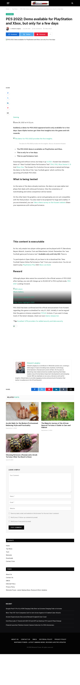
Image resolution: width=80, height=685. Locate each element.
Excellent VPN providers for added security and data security (40, 321)
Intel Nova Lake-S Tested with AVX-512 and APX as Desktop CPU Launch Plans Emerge (33, 621)
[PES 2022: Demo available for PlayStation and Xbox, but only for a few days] (40, 61)
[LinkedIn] (8, 103)
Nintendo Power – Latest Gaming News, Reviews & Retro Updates (26, 590)
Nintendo (9, 555)
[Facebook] (8, 93)
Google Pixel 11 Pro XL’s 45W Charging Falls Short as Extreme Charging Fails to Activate (34, 608)
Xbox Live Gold (45, 265)
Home (8, 545)
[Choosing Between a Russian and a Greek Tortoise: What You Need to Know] (22, 443)
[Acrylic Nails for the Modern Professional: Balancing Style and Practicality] (22, 411)
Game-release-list (52, 316)
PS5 (56, 164)
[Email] (8, 113)
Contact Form (10, 561)
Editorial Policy (10, 584)
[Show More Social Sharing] (50, 34)
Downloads (9, 558)
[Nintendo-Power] (40, 3)
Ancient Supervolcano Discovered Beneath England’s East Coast (26, 617)
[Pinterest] (8, 108)
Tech (7, 552)
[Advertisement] (44, 101)
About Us (9, 574)
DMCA (8, 580)
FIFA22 (43, 313)
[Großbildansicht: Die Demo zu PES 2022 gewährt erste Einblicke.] (42, 138)
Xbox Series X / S (64, 164)
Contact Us (9, 577)
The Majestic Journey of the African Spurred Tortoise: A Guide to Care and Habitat (56, 425)
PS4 (52, 164)
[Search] (72, 3)
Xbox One (20, 167)
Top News (10, 14)
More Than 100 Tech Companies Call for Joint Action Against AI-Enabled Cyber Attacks (33, 613)
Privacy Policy (10, 587)
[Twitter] (8, 98)
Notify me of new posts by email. (21, 521)
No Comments (38, 28)
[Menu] (8, 3)
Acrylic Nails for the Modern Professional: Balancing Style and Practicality (22, 424)
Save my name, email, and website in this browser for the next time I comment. (35, 513)
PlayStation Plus (29, 265)
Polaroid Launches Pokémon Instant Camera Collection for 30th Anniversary (30, 625)
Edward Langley (16, 28)
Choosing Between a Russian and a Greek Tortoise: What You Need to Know (21, 456)
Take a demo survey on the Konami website (50, 202)
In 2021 (49, 162)
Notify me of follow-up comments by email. (24, 517)
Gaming (16, 117)
